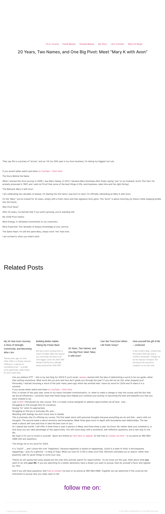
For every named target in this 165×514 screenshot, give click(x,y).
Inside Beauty (69, 44)
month (20, 402)
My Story (102, 44)
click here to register (83, 435)
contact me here (116, 435)
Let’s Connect (117, 44)
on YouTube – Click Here (60, 389)
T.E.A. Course (52, 44)
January (83, 377)
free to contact (54, 471)
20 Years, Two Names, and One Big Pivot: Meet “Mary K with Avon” (82, 352)
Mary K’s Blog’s (135, 44)
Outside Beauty (86, 44)
